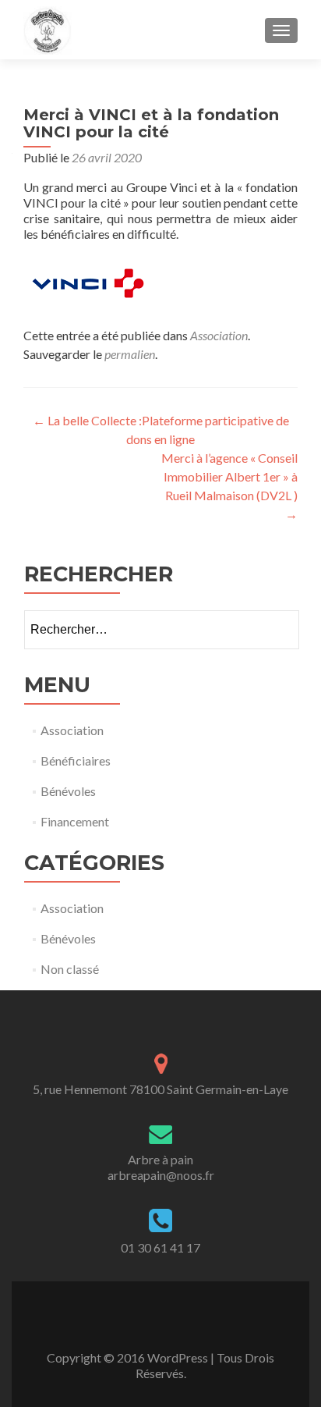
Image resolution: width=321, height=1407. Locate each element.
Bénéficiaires (76, 760)
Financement (75, 821)
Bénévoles (68, 790)
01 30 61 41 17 (160, 1247)
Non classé (70, 968)
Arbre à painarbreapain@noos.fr (161, 1167)
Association (219, 335)
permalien (129, 353)
